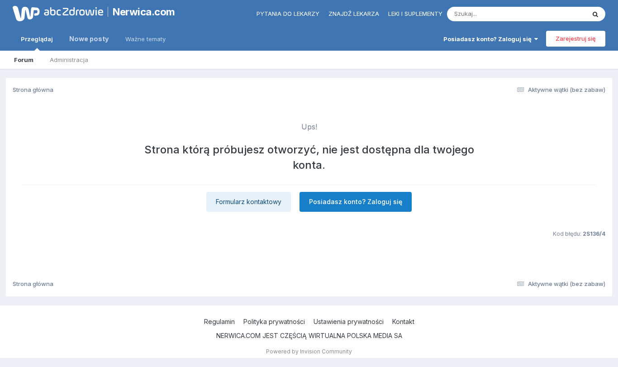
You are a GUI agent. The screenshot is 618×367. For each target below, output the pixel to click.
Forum (23, 59)
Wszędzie (560, 13)
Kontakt (403, 321)
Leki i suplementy (415, 13)
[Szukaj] (595, 14)
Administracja (69, 59)
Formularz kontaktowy (248, 201)
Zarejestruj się (576, 38)
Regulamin (219, 321)
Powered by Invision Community (309, 351)
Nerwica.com (144, 12)
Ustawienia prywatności (349, 321)
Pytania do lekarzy (288, 13)
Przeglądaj (37, 39)
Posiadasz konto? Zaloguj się (488, 39)
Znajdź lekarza (353, 13)
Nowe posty (89, 39)
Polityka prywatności (274, 321)
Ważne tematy (145, 39)
